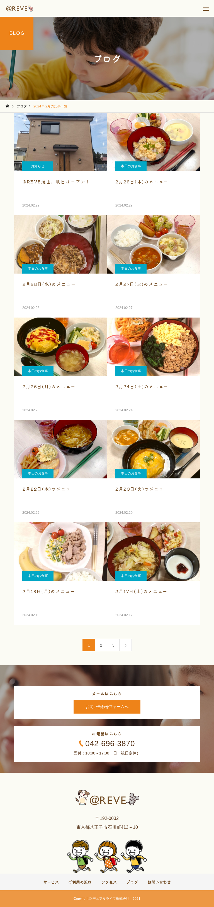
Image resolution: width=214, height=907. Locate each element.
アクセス (109, 882)
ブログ (132, 882)
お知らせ (37, 166)
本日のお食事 (131, 166)
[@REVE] (20, 8)
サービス (51, 882)
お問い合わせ (159, 882)
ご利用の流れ (80, 882)
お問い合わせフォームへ (107, 706)
